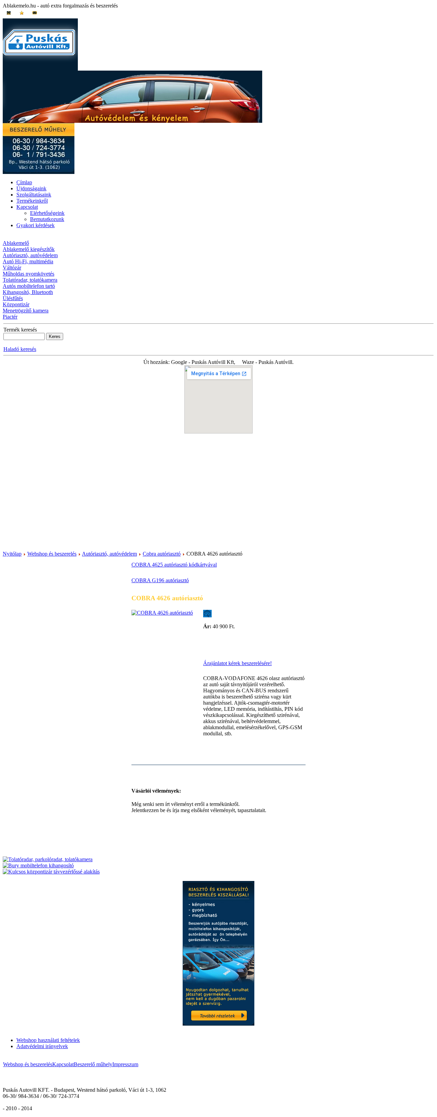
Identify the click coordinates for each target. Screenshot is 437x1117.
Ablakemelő (16, 243)
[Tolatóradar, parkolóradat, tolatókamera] (48, 859)
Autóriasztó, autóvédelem (30, 255)
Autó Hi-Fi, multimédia (28, 261)
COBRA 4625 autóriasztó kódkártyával (174, 565)
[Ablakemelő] (8, 15)
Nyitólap (12, 554)
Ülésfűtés (13, 298)
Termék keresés (20, 330)
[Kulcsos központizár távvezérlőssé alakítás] (51, 872)
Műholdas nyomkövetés (28, 274)
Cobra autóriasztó (162, 554)
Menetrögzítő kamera (25, 310)
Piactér (10, 317)
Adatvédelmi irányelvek (42, 1046)
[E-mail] (207, 612)
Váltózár (12, 267)
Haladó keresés (19, 349)
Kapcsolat (63, 1064)
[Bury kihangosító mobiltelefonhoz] (38, 865)
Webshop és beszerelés (51, 554)
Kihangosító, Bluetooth (28, 292)
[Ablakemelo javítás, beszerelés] (40, 69)
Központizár (16, 304)
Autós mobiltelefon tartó (29, 286)
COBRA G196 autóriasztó (160, 580)
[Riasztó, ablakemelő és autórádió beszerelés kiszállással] (218, 1024)
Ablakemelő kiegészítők (29, 249)
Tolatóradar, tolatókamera (30, 280)
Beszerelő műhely (93, 1064)
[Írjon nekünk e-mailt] (34, 15)
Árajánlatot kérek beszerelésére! (237, 663)
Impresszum (125, 1064)
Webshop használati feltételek (48, 1040)
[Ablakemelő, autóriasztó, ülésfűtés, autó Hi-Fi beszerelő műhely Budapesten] (38, 172)
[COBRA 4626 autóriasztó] (162, 613)
